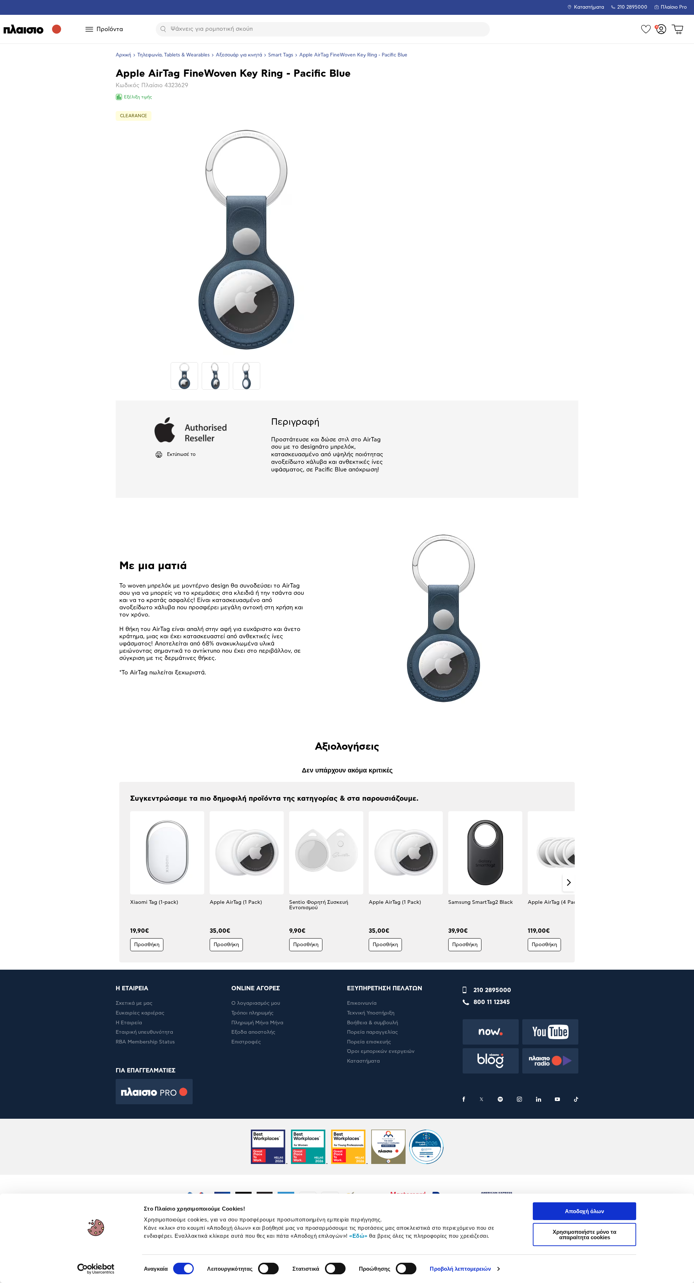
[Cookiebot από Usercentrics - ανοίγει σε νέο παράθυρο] (96, 1268)
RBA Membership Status (145, 1042)
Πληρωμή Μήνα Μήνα (257, 1022)
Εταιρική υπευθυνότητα (144, 1032)
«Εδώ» (358, 1236)
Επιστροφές (246, 1042)
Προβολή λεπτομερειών (460, 1269)
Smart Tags (280, 55)
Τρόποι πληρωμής (252, 1013)
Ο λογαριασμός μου (255, 1003)
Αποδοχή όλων (584, 1211)
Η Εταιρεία (129, 1022)
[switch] (268, 1268)
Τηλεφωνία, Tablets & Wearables (173, 55)
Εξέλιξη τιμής (138, 97)
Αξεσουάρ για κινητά (239, 55)
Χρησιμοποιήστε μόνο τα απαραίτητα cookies (584, 1234)
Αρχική (123, 55)
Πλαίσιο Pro (674, 7)
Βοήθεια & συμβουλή (372, 1022)
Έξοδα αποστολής (253, 1032)
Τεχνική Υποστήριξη (370, 1013)
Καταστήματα (589, 7)
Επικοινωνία (362, 1003)
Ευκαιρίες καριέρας (140, 1013)
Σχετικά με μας (134, 1003)
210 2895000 (492, 990)
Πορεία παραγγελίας (372, 1032)
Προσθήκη (146, 944)
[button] (125, 882)
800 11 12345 (492, 1002)
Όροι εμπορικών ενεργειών (381, 1051)
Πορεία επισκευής (369, 1042)
